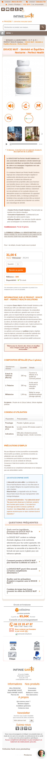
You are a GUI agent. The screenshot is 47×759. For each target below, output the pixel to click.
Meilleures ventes (32, 692)
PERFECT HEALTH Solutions (13, 42)
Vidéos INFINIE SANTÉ (15, 692)
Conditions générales (23, 706)
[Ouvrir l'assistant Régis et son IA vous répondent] (41, 753)
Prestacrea (28, 755)
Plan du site (15, 695)
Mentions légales (23, 704)
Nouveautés (32, 690)
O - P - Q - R (32, 40)
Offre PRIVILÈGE (15, 688)
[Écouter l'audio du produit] (10, 105)
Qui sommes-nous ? (23, 701)
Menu (8, 33)
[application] (23, 144)
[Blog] (30, 728)
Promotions (32, 688)
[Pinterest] (25, 728)
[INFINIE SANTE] (23, 16)
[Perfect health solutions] (28, 118)
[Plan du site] (12, 9)
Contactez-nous (23, 708)
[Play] (6, 144)
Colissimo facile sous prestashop (16, 749)
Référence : (10, 277)
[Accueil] (3, 9)
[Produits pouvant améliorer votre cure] (38, 106)
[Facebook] (17, 728)
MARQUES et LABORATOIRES (16, 40)
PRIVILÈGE (16, 258)
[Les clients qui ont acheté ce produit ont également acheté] (8, 118)
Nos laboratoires (32, 695)
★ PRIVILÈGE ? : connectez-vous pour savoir (17, 21)
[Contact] (7, 9)
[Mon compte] (16, 9)
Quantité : (11, 264)
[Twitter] (21, 728)
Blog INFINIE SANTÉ (15, 690)
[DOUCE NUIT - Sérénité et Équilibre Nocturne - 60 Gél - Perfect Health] (14, 134)
